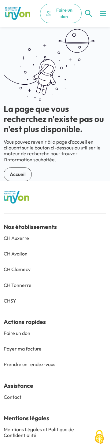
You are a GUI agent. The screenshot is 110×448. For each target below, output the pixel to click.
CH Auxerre (16, 238)
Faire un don (64, 13)
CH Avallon (16, 254)
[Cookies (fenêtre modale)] (99, 437)
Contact (12, 397)
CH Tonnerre (17, 285)
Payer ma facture (23, 349)
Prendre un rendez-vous (29, 364)
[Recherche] (89, 13)
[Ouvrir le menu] (103, 13)
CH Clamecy (17, 269)
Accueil (18, 174)
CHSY (10, 301)
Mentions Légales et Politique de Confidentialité (39, 432)
